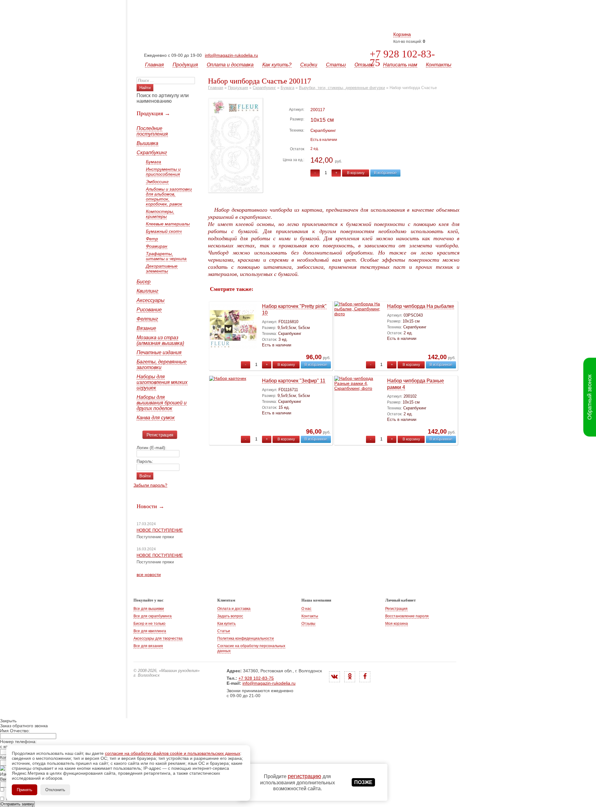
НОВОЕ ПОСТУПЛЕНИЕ (160, 530)
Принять (24, 789)
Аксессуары (151, 300)
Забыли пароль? (150, 485)
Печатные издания (159, 352)
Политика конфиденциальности (245, 638)
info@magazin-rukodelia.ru (231, 55)
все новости (149, 574)
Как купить (226, 623)
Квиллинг (147, 291)
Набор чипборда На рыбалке (420, 306)
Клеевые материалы (168, 223)
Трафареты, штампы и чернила (166, 256)
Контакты (438, 64)
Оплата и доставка (230, 64)
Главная (154, 64)
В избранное (385, 173)
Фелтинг (147, 319)
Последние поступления (152, 131)
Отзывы (364, 64)
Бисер (144, 281)
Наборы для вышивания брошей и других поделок (162, 402)
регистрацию (304, 776)
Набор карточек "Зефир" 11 (293, 380)
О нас (306, 608)
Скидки (308, 64)
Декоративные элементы (162, 268)
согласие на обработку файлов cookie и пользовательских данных (172, 753)
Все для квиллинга (149, 631)
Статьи (336, 64)
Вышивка (147, 143)
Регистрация (160, 434)
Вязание (146, 328)
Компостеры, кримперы (160, 214)
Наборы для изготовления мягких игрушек (162, 382)
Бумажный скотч (164, 231)
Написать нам (400, 64)
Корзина (402, 34)
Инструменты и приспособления (163, 172)
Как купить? (276, 64)
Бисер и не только (149, 623)
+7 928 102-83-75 (402, 58)
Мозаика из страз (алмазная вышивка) (160, 340)
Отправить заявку (17, 804)
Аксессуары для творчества (158, 638)
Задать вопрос (230, 616)
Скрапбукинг (152, 152)
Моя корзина (396, 623)
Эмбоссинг (157, 181)
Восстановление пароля (407, 616)
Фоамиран (156, 246)
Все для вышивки (148, 608)
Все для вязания (148, 646)
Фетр (152, 238)
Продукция (185, 64)
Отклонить (55, 789)
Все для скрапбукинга (152, 616)
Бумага (153, 161)
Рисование (149, 309)
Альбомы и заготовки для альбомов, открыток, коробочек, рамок (169, 196)
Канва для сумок (156, 417)
